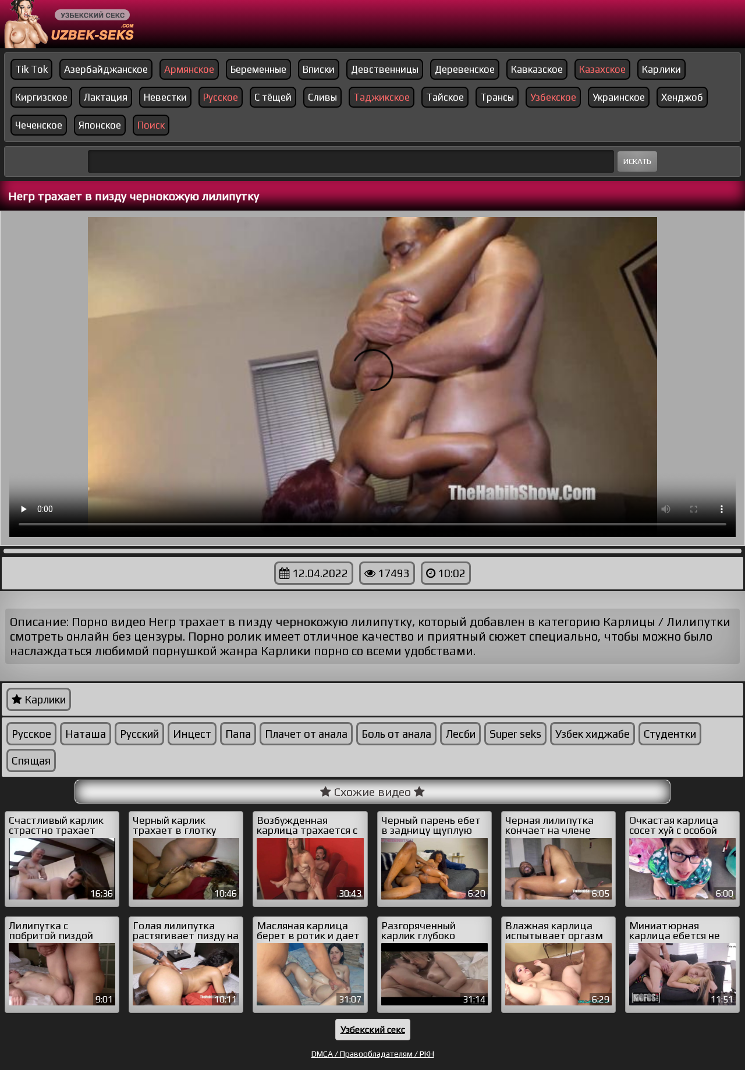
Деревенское (465, 69)
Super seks (515, 733)
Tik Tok (31, 69)
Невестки (165, 97)
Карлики (661, 69)
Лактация (105, 97)
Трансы (497, 97)
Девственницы (384, 69)
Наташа (85, 733)
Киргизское (41, 97)
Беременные (258, 69)
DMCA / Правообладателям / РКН (372, 1053)
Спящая (31, 760)
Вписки (319, 69)
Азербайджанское (106, 69)
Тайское (445, 97)
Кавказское (537, 69)
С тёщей (273, 97)
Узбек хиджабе (592, 733)
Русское (31, 733)
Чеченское (38, 125)
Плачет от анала (306, 733)
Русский (139, 733)
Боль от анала (396, 733)
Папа (238, 733)
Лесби (460, 733)
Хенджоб (682, 97)
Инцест (192, 733)
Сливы (322, 97)
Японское (100, 125)
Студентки (670, 733)
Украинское (619, 97)
